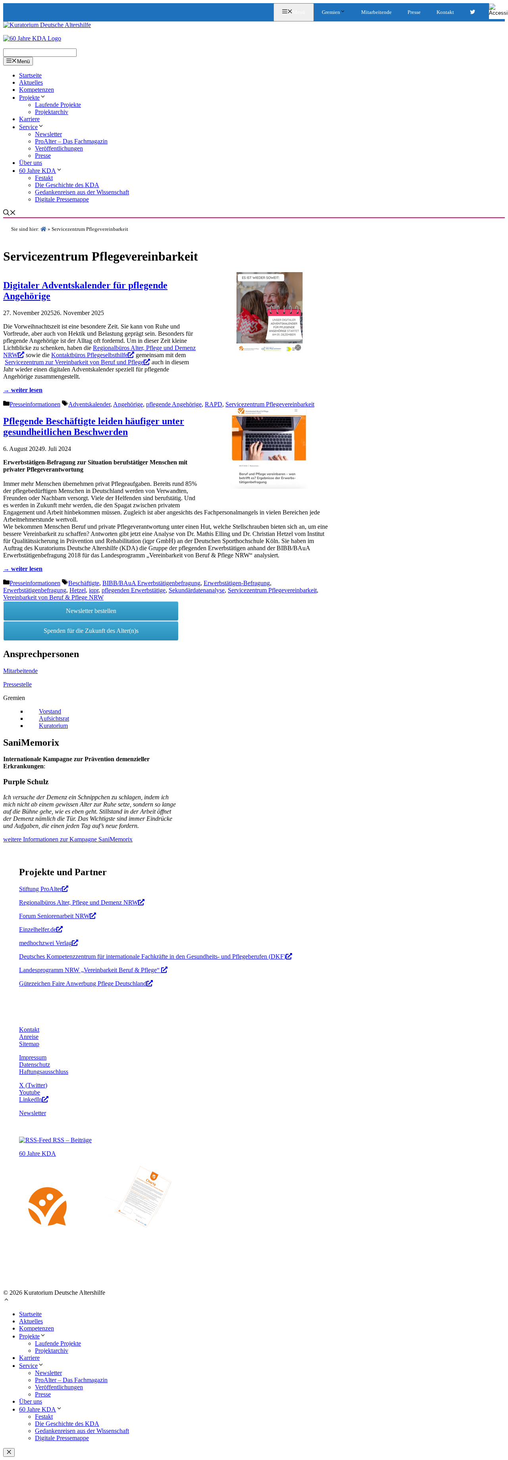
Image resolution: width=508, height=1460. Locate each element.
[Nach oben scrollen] (6, 1300)
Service (28, 127)
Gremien (331, 12)
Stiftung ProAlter (40, 889)
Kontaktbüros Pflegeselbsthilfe (89, 355)
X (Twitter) (33, 1085)
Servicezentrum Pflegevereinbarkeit (269, 404)
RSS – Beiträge (71, 1140)
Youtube (29, 1092)
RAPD (213, 404)
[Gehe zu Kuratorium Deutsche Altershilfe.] (43, 229)
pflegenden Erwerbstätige (133, 590)
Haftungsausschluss (43, 1071)
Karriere (29, 119)
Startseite (30, 75)
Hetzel (77, 590)
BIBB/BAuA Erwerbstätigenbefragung (151, 583)
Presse (414, 12)
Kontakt (445, 12)
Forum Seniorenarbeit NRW (54, 916)
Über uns (30, 162)
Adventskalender (89, 404)
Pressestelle (17, 684)
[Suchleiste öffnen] (9, 213)
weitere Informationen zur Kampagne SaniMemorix (68, 839)
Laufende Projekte (58, 104)
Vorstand (50, 711)
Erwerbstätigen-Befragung (237, 583)
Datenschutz (34, 1064)
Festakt (44, 177)
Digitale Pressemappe (62, 199)
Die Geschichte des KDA (67, 185)
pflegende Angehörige (174, 404)
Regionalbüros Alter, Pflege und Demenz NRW (78, 902)
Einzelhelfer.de (37, 929)
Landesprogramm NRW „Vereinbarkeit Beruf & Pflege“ (90, 970)
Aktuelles (31, 82)
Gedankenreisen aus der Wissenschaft (82, 192)
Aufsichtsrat (54, 718)
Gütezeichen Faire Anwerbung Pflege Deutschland (82, 983)
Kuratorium (53, 725)
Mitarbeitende (376, 12)
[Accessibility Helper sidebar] (498, 9)
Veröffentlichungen (59, 148)
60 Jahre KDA (37, 170)
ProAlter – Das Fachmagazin (71, 141)
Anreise (28, 1036)
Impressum (32, 1057)
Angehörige (128, 404)
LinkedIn (30, 1099)
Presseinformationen (35, 404)
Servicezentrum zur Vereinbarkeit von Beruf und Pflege (74, 362)
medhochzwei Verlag (45, 943)
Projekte (29, 97)
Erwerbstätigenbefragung (34, 590)
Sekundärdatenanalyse (197, 590)
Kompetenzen (36, 89)
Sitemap (29, 1043)
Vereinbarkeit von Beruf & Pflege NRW (53, 597)
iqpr (93, 590)
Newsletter (48, 134)
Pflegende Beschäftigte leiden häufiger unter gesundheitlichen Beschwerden (93, 426)
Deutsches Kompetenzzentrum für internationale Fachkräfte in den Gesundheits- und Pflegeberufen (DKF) (152, 956)
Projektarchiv (51, 111)
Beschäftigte (83, 583)
